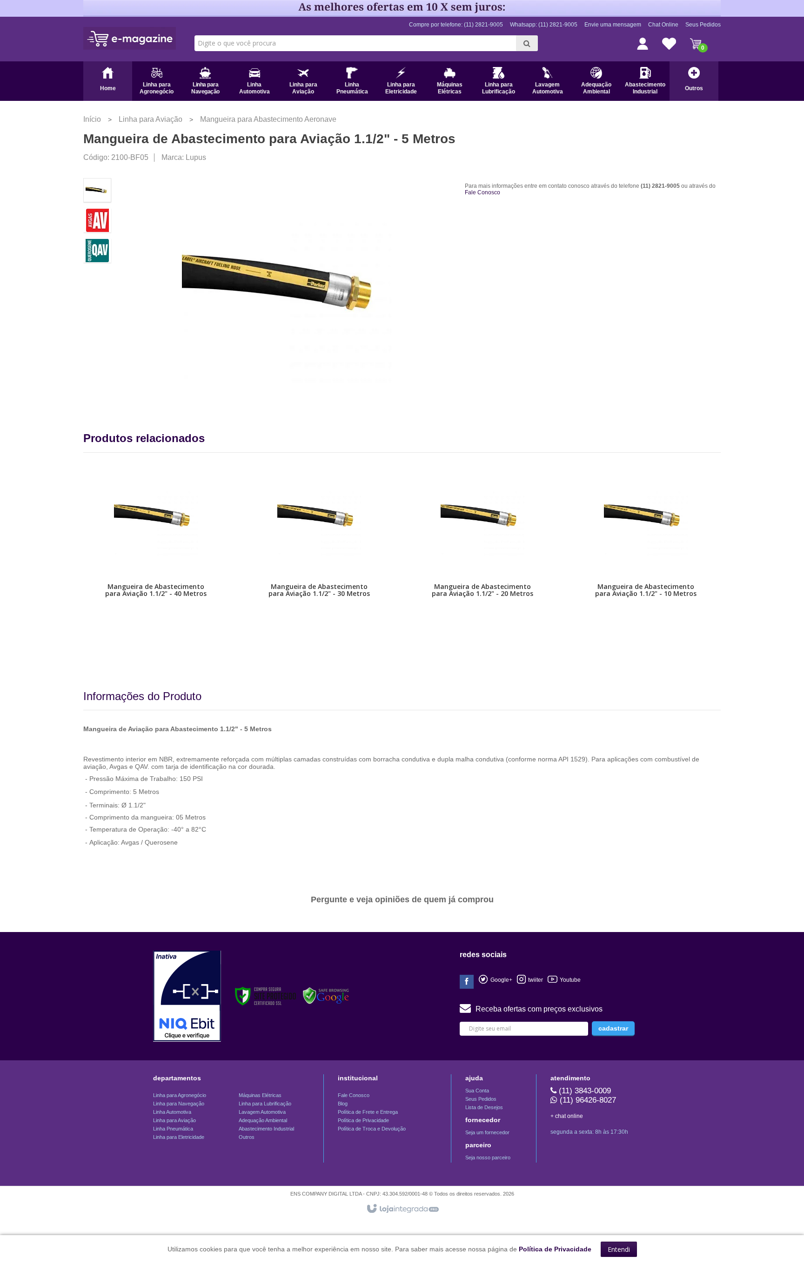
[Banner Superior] (402, 8)
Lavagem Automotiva (262, 1112)
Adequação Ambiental (263, 1120)
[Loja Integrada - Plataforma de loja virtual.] (402, 1209)
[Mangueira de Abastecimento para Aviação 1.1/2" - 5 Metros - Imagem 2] (97, 220)
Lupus (196, 157)
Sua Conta (477, 1090)
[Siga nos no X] (495, 980)
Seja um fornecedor (487, 1132)
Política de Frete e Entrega (368, 1112)
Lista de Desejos (484, 1107)
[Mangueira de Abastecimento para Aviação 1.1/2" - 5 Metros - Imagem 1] (97, 190)
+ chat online (566, 1116)
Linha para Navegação (178, 1103)
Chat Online (663, 24)
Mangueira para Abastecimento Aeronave (268, 119)
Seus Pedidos (703, 24)
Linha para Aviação (150, 119)
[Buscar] (527, 43)
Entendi (619, 1249)
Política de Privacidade (363, 1120)
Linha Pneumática (173, 1128)
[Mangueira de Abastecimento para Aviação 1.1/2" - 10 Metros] (646, 564)
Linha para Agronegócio (179, 1095)
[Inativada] (187, 996)
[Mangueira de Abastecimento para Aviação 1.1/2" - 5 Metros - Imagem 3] (97, 250)
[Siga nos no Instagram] (564, 980)
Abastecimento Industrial (266, 1128)
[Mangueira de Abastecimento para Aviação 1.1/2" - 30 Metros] (319, 564)
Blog (343, 1103)
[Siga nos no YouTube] (530, 980)
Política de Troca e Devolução (372, 1128)
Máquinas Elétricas (260, 1095)
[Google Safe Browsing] (326, 996)
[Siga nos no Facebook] (467, 982)
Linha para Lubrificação (265, 1103)
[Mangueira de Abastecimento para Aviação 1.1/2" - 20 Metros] (482, 564)
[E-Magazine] (129, 38)
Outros (247, 1137)
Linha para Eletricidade (178, 1137)
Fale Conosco (482, 192)
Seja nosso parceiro (487, 1157)
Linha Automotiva (172, 1112)
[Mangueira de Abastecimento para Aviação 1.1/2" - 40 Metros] (155, 564)
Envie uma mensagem (612, 24)
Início (92, 119)
